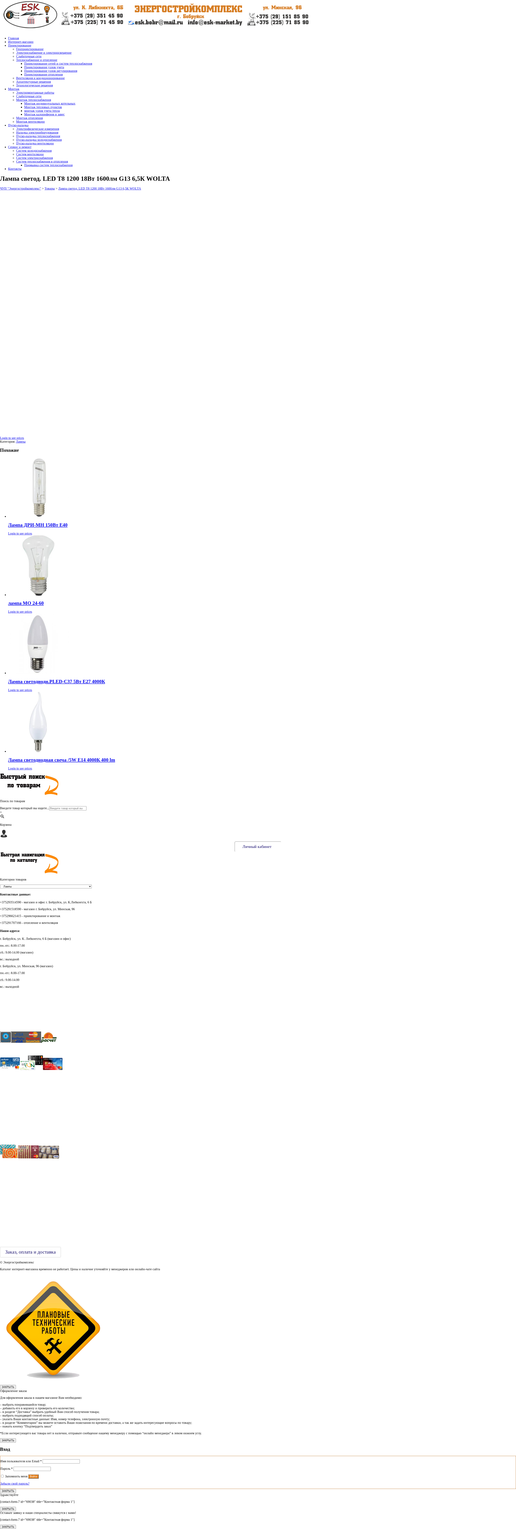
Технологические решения (34, 85)
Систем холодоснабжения (34, 150)
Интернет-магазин (20, 42)
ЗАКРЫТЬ (8, 1387)
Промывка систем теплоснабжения (48, 165)
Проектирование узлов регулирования (50, 71)
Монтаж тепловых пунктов (43, 107)
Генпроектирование (30, 49)
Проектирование (19, 45)
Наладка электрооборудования (37, 132)
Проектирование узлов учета (44, 67)
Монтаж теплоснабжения (33, 100)
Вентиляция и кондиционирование (40, 78)
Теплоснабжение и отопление (36, 60)
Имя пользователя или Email (21, 1461)
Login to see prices (12, 438)
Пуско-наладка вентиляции (35, 143)
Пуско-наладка (18, 125)
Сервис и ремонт (19, 147)
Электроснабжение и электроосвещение (44, 52)
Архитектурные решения (33, 81)
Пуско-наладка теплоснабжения (38, 136)
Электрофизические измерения (37, 129)
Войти (33, 1476)
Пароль (6, 1468)
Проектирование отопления (43, 74)
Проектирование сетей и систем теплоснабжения (58, 63)
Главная (13, 38)
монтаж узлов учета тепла (42, 110)
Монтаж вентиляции (30, 121)
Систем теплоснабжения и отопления (42, 161)
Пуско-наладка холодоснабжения (39, 139)
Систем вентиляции (30, 154)
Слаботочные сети (29, 56)
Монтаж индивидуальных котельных (49, 103)
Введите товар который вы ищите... (24, 808)
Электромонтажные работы (35, 92)
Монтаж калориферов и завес (44, 114)
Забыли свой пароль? (14, 1483)
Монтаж (13, 89)
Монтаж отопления (29, 118)
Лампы (21, 441)
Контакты (15, 168)
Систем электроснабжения (34, 158)
